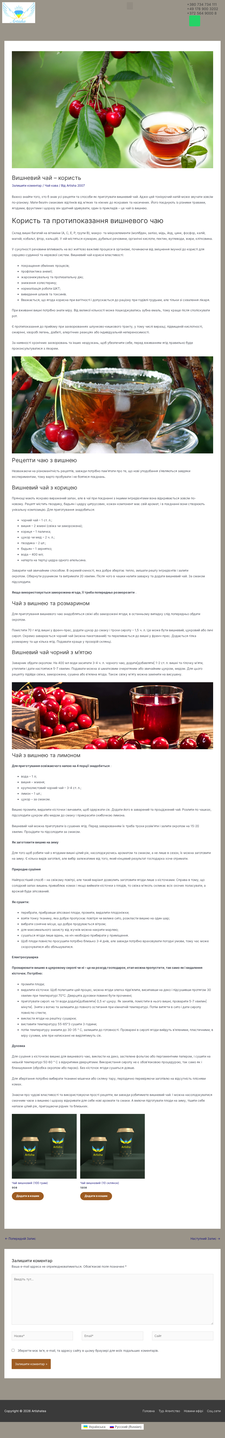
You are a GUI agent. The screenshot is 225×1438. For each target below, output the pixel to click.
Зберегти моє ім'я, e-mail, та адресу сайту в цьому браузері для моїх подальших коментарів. (88, 1350)
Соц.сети (214, 1411)
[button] (130, 5)
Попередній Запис (20, 1238)
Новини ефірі (193, 1411)
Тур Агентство (169, 1411)
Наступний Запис (205, 1238)
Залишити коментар (27, 185)
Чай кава (51, 185)
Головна (149, 1411)
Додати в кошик (27, 1196)
